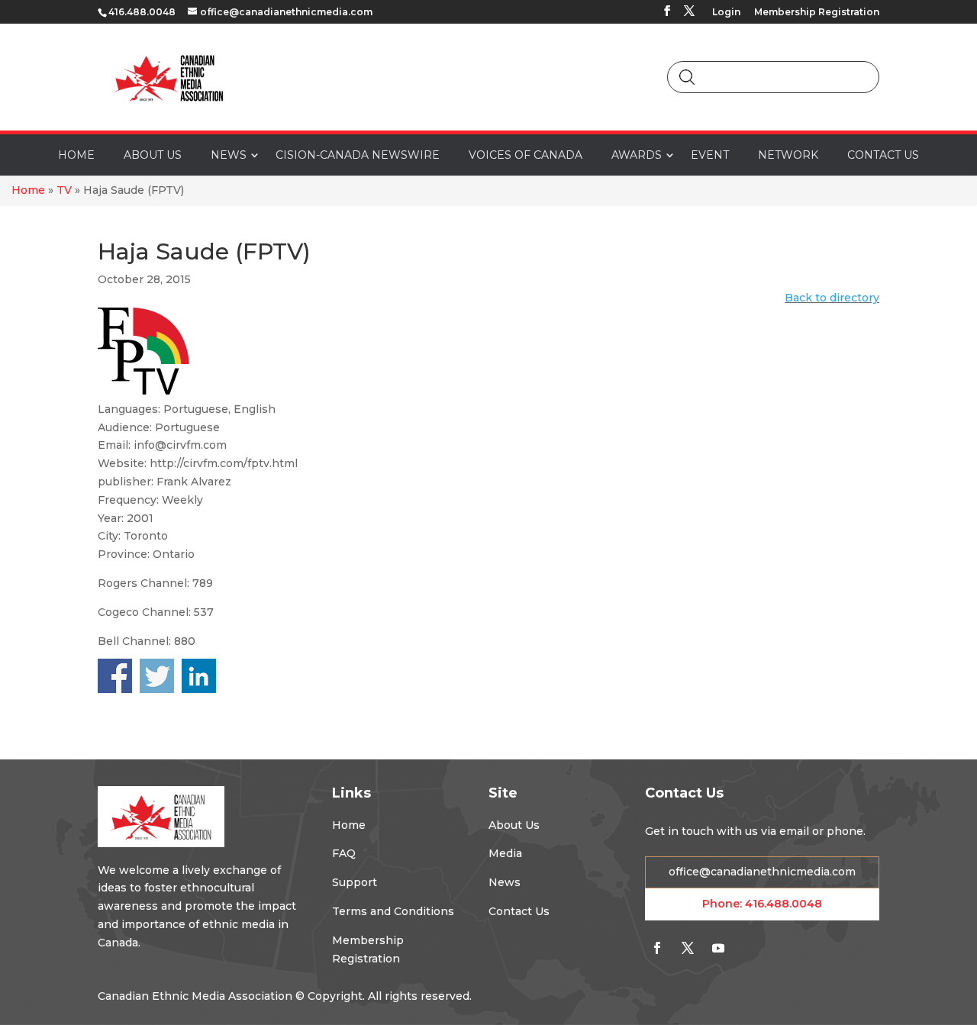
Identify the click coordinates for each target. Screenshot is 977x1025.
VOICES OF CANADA (525, 155)
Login (726, 13)
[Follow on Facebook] (657, 948)
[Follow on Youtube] (718, 948)
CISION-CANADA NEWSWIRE (358, 155)
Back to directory (832, 298)
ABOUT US (153, 155)
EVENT (710, 155)
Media (505, 853)
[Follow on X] (688, 948)
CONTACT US (883, 155)
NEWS (229, 155)
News (504, 882)
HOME (76, 155)
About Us (514, 825)
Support (354, 882)
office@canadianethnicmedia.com (762, 871)
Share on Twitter (157, 676)
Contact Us (519, 911)
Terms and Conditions (393, 911)
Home (28, 190)
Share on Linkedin (199, 676)
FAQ (344, 853)
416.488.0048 (783, 904)
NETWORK (788, 155)
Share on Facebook (115, 676)
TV (64, 190)
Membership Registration (816, 13)
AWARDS (636, 155)
